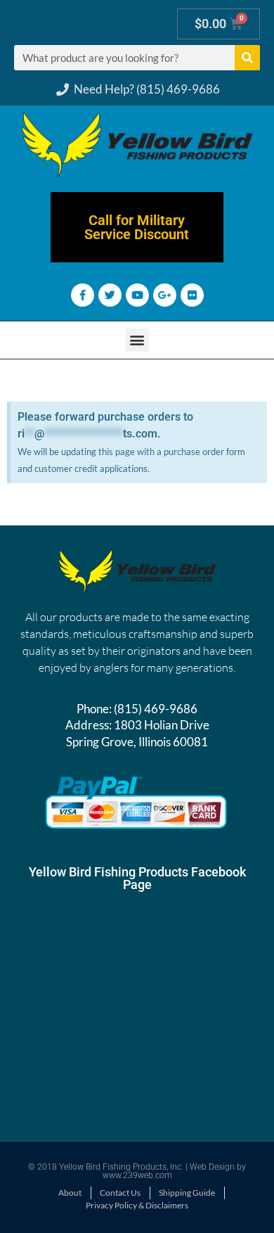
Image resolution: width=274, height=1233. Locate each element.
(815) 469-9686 (155, 708)
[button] (137, 340)
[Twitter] (110, 295)
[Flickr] (192, 295)
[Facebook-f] (82, 295)
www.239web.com (137, 1175)
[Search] (247, 57)
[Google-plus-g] (164, 295)
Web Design (212, 1167)
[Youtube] (137, 295)
